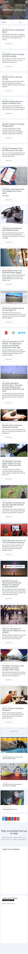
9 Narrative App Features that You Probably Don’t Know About (13, 191)
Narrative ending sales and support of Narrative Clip (12, 102)
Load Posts (14, 731)
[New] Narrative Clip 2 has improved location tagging (12, 271)
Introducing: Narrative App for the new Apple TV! (13, 309)
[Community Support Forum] (12, 797)
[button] (25, 22)
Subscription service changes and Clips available (13, 55)
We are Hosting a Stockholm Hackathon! (12, 709)
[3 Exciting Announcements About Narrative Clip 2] (14, 215)
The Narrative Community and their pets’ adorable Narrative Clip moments (13, 504)
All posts (3, 22)
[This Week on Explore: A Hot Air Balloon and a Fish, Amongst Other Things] (14, 655)
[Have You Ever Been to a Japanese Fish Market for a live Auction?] (14, 614)
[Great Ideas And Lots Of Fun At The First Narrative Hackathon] (14, 529)
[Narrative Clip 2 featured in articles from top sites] (14, 415)
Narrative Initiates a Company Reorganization (13, 125)
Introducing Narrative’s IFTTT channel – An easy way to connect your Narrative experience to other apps (13, 344)
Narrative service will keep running (12, 78)
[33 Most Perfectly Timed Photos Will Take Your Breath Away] (14, 745)
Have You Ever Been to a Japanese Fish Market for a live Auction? (14, 630)
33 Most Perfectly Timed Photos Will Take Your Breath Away (12, 757)
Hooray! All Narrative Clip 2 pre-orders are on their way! (12, 149)
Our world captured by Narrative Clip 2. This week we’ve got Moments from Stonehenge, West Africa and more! (13, 387)
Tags (20, 22)
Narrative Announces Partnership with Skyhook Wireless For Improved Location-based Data (11, 584)
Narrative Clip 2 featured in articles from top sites (12, 426)
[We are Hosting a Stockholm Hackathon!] (14, 695)
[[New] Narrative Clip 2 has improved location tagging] (14, 257)
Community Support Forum (9, 809)
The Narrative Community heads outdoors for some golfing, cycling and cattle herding (11, 464)
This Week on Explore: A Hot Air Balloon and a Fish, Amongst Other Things (13, 667)
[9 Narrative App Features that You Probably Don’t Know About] (14, 176)
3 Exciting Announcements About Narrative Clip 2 (12, 229)
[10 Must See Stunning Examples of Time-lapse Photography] (14, 771)
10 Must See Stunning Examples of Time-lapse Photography (12, 785)
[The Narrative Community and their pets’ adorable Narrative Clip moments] (14, 492)
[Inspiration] (25, 381)
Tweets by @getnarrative (8, 903)
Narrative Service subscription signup (13, 31)
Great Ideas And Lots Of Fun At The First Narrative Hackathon (14, 541)
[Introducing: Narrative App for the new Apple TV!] (14, 297)
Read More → (9, 44)
